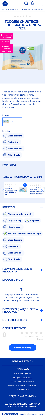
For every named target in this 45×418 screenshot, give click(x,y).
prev (3, 190)
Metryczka (32, 385)
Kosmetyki (13, 9)
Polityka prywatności (22, 377)
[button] (25, 185)
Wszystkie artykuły (16, 385)
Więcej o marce (21, 396)
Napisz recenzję (22, 347)
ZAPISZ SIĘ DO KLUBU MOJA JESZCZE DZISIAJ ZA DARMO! (22, 405)
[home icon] (3, 9)
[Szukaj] (26, 3)
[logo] (5, 3)
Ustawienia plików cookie (22, 381)
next (42, 190)
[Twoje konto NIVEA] (32, 3)
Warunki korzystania (22, 373)
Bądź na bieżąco (22, 361)
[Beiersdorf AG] (10, 414)
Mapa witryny (22, 389)
